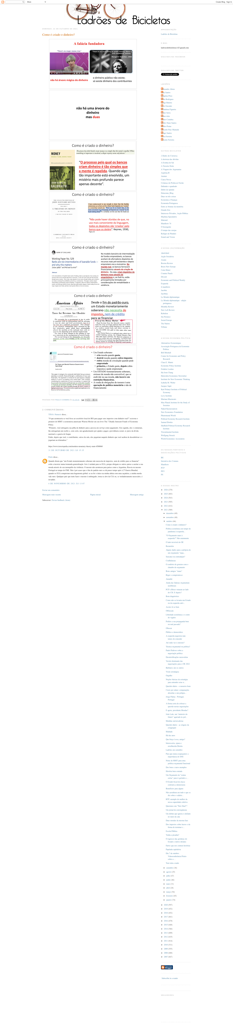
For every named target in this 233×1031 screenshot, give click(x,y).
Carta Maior (165, 270)
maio (168, 884)
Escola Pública (171, 831)
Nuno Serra (166, 112)
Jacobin (164, 290)
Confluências (171, 560)
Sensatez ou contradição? (175, 556)
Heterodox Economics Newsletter (174, 376)
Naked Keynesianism (169, 408)
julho (168, 875)
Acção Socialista (167, 256)
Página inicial (95, 494)
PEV (163, 471)
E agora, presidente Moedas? (177, 710)
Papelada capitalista (173, 849)
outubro (169, 521)
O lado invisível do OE (175, 542)
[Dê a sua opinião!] (88, 400)
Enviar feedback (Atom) (61, 500)
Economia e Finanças (169, 199)
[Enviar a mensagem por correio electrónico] (82, 400)
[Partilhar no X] (91, 400)
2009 (166, 948)
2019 (166, 908)
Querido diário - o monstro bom (178, 686)
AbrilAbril (165, 253)
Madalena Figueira (169, 109)
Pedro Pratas (166, 126)
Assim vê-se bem (172, 607)
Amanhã (169, 579)
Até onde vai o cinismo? (175, 642)
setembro (170, 867)
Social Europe (166, 320)
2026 (166, 489)
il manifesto (165, 287)
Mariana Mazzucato (168, 399)
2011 (166, 940)
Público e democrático (174, 632)
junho (168, 879)
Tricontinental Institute (170, 432)
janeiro (169, 899)
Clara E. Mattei (167, 362)
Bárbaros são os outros (175, 667)
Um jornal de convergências (176, 810)
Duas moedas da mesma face (177, 820)
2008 (166, 952)
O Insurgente (166, 227)
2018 (166, 912)
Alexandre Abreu (168, 89)
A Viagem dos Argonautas (171, 169)
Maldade (169, 731)
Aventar (164, 176)
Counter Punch (166, 273)
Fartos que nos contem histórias (178, 845)
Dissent (164, 276)
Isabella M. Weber (168, 382)
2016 (166, 920)
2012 (166, 936)
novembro (170, 517)
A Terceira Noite (167, 166)
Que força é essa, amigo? (175, 739)
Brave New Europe (168, 266)
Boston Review (167, 263)
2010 (166, 944)
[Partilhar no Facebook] (93, 400)
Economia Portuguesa (169, 203)
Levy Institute (166, 395)
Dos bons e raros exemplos (176, 767)
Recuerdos (170, 546)
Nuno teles (166, 116)
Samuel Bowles (167, 422)
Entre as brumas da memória (172, 206)
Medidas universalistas (174, 721)
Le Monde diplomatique (170, 297)
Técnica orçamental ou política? (178, 646)
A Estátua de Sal (167, 162)
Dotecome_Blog (167, 193)
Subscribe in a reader (170, 978)
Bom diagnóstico (172, 596)
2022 (166, 505)
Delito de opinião (167, 189)
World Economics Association (172, 438)
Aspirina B (165, 172)
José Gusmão (167, 106)
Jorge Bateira (167, 102)
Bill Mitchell (166, 352)
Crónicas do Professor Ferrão (172, 183)
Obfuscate (170, 610)
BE (162, 457)
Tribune (164, 327)
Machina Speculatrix (169, 216)
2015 (166, 924)
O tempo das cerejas (169, 230)
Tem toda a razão (172, 863)
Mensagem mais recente (51, 494)
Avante (163, 260)
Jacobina (164, 293)
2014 (166, 928)
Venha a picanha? (172, 835)
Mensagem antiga (136, 494)
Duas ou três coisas (168, 196)
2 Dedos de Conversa (169, 155)
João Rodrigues (168, 99)
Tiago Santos (167, 133)
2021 (166, 509)
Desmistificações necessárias (177, 657)
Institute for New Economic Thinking (175, 379)
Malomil (164, 220)
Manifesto (165, 464)
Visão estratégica (172, 671)
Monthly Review (167, 306)
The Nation (165, 323)
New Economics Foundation (172, 412)
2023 (166, 501)
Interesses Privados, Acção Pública (174, 213)
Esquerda (164, 283)
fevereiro (169, 895)
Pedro (50, 457)
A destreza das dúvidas (170, 159)
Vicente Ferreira (168, 139)
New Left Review (168, 310)
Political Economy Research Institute (175, 419)
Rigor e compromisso (174, 575)
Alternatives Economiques (171, 343)
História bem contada (174, 771)
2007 (166, 956)
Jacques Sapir (166, 386)
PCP (163, 467)
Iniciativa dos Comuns (169, 461)
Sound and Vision (168, 237)
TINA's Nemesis (54, 414)
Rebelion (164, 313)
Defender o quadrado (169, 186)
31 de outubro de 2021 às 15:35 (66, 450)
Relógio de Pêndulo (168, 233)
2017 (166, 916)
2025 (166, 493)
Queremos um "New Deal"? (176, 806)
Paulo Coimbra (167, 119)
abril (168, 887)
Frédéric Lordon (167, 369)
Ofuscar (169, 628)
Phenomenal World (168, 415)
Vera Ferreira (167, 136)
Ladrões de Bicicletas (169, 34)
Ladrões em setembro (174, 750)
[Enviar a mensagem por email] (86, 400)
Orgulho (169, 675)
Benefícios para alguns (174, 788)
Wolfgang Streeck (168, 435)
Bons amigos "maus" (174, 571)
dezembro (170, 513)
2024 (166, 497)
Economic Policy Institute (171, 365)
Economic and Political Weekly (173, 280)
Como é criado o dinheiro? (176, 524)
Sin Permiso (165, 316)
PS (162, 474)
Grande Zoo (165, 210)
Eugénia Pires (167, 96)
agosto (169, 872)
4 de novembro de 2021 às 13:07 (66, 483)
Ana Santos (166, 92)
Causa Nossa (166, 179)
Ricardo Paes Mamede (170, 129)
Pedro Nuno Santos (169, 123)
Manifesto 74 (166, 223)
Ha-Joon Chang (167, 372)
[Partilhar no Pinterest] (96, 400)
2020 (166, 904)
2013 (166, 932)
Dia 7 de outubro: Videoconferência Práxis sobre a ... (176, 856)
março (169, 892)
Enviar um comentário (50, 490)
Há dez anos (170, 735)
